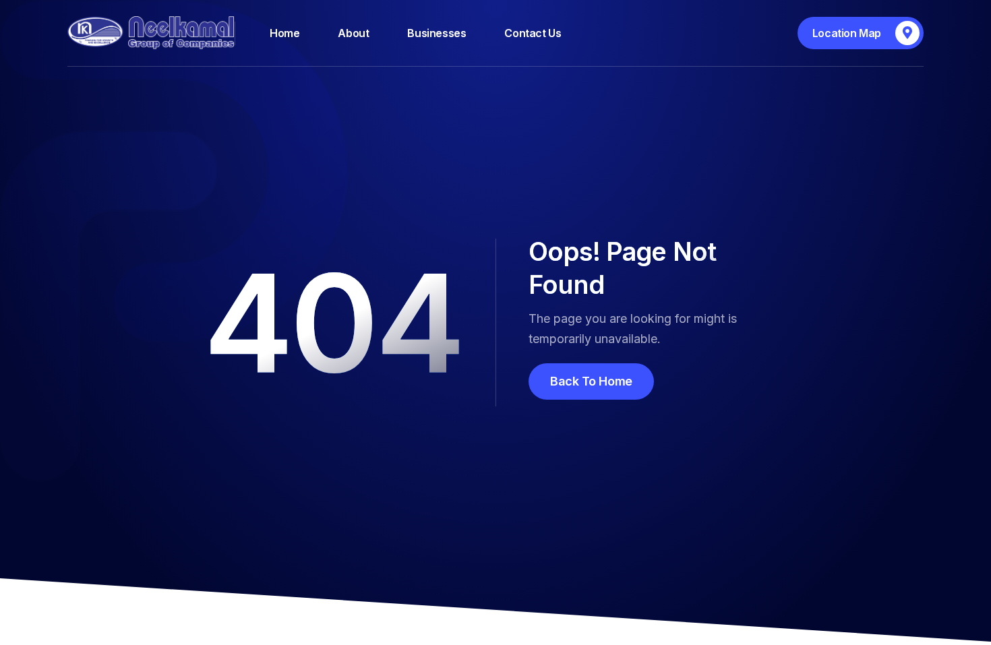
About (353, 33)
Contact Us (532, 33)
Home (284, 33)
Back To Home (591, 381)
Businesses (436, 33)
